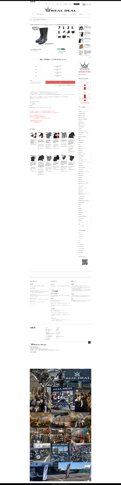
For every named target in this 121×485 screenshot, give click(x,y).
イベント (49, 14)
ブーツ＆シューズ (35, 20)
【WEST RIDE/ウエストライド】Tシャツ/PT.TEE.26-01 (87, 39)
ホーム (33, 14)
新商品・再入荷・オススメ (41, 14)
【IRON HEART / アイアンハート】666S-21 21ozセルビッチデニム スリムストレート (87, 27)
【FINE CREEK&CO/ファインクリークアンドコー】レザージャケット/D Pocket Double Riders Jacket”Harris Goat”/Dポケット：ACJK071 (41, 165)
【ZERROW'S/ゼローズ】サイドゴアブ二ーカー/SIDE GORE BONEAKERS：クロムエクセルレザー (33, 142)
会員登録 (57, 329)
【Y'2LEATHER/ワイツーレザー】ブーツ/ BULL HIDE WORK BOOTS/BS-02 (41, 141)
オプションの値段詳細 (58, 85)
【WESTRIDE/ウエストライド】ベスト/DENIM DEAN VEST (56, 164)
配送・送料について (49, 330)
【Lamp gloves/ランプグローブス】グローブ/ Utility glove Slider (71, 164)
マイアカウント (58, 327)
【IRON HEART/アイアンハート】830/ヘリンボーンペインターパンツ (64, 141)
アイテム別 (63, 14)
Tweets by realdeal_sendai (82, 74)
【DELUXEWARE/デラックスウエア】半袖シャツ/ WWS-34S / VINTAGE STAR (33, 164)
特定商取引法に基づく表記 (71, 85)
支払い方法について (49, 329)
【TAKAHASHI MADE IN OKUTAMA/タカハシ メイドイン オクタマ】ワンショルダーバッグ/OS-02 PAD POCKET (64, 163)
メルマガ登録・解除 (73, 14)
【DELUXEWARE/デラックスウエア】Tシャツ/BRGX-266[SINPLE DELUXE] (56, 141)
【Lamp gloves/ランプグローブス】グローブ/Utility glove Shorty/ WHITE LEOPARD (48, 164)
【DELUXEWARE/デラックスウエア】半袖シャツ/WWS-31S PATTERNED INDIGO (48, 141)
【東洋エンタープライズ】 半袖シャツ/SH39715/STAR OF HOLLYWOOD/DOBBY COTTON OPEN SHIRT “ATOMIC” (87, 52)
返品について (64, 85)
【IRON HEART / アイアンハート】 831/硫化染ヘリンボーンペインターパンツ (87, 45)
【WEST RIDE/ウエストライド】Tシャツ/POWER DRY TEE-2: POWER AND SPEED (87, 33)
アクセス (88, 14)
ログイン (57, 330)
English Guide (48, 339)
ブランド (56, 14)
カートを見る (58, 332)
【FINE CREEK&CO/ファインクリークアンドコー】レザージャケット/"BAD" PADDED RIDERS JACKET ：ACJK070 (71, 142)
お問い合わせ (81, 14)
